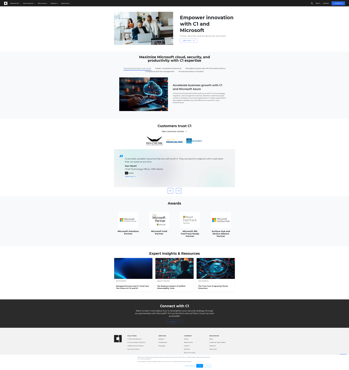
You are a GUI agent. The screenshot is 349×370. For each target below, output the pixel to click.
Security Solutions (133, 349)
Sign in (318, 3)
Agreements (188, 342)
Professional (163, 342)
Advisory (161, 339)
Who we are (42, 3)
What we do (14, 3)
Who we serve (28, 3)
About (186, 339)
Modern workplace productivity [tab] (168, 68)
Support (326, 3)
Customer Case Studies (217, 342)
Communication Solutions (136, 342)
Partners (54, 3)
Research (212, 346)
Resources (65, 3)
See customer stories (173, 131)
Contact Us (173, 322)
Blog (211, 339)
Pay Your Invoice (189, 352)
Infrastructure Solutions (135, 346)
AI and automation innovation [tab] (191, 71)
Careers (186, 346)
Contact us (338, 3)
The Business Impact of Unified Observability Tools (171, 287)
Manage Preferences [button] (190, 365)
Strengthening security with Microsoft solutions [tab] (205, 68)
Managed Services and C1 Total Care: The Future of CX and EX (132, 287)
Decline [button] (207, 365)
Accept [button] (199, 365)
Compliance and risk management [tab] (159, 71)
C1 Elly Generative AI (134, 339)
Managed (162, 346)
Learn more (187, 40)
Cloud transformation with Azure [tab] (137, 68)
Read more (129, 176)
